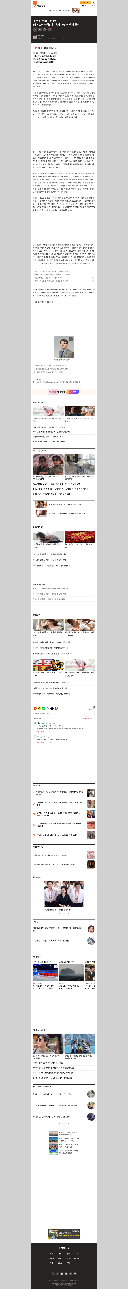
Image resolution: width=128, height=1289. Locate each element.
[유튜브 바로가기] (62, 1274)
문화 (59, 1258)
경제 (68, 1254)
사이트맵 (72, 1280)
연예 (68, 1263)
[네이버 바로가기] (70, 1274)
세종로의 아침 (52, 21)
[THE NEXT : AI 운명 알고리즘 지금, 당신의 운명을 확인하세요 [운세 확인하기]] (64, 392)
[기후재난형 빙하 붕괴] (91, 941)
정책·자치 (51, 1258)
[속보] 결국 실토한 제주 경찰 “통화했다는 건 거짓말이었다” (53, 274)
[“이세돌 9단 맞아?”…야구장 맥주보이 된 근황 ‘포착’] (91, 1117)
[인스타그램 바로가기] (66, 1274)
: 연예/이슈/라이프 (41, 1087)
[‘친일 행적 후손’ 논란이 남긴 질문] (91, 929)
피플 (51, 1263)
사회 (59, 1254)
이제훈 (40, 36)
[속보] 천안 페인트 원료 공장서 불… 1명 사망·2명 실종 (52, 271)
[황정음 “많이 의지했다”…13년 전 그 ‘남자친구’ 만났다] (91, 1094)
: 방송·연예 (39, 1030)
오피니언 (35, 922)
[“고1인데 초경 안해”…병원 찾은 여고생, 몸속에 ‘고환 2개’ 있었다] (91, 1105)
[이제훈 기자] (35, 37)
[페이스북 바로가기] (53, 1274)
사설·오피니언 (36, 21)
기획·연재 (36, 957)
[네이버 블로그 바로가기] (75, 1274)
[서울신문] (39, 4)
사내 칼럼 (44, 21)
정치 (51, 1254)
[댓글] (50, 29)
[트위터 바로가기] (57, 1274)
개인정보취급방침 (63, 1280)
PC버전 (77, 1280)
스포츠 (60, 1263)
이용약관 (56, 1280)
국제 (76, 1254)
